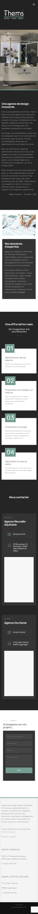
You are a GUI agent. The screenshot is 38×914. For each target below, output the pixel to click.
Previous (3, 59)
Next (35, 59)
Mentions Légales (9, 837)
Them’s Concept (18, 292)
